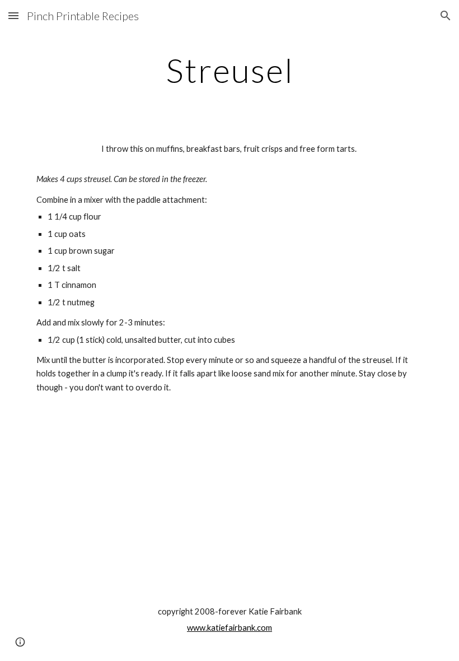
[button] (13, 15)
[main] (229, 70)
